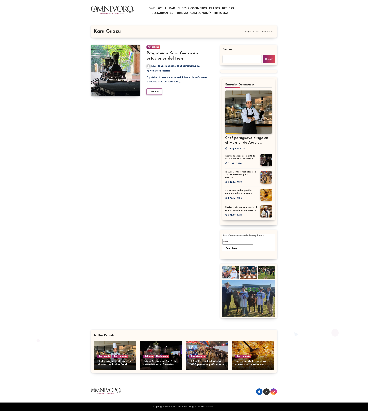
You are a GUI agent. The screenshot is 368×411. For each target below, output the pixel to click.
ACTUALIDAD (166, 8)
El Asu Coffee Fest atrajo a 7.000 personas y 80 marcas (240, 175)
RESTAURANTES (162, 13)
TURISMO (181, 13)
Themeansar (207, 406)
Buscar (227, 49)
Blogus (192, 406)
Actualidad (153, 47)
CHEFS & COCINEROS (192, 8)
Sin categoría (197, 356)
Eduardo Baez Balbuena (163, 66)
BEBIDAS (228, 8)
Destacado (104, 356)
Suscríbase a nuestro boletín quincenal (243, 235)
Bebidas (148, 356)
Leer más (154, 91)
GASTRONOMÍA (201, 13)
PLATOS (214, 8)
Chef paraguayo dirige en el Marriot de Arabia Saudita (246, 142)
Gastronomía (120, 356)
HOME (150, 8)
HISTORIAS (221, 13)
